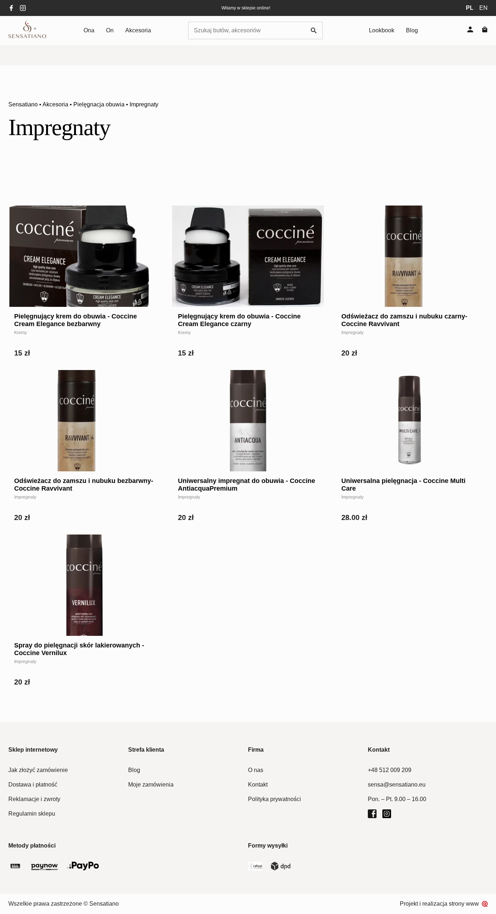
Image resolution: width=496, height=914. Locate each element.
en (483, 8)
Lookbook (381, 30)
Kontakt (258, 784)
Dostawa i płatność (32, 784)
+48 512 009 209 (389, 770)
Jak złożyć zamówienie (38, 770)
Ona (89, 30)
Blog (412, 30)
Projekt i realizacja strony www (439, 904)
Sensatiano (23, 104)
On (110, 30)
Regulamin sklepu (31, 814)
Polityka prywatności (274, 799)
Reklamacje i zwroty (34, 799)
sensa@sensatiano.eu (397, 784)
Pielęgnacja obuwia (99, 104)
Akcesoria (138, 30)
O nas (255, 770)
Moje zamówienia (151, 784)
